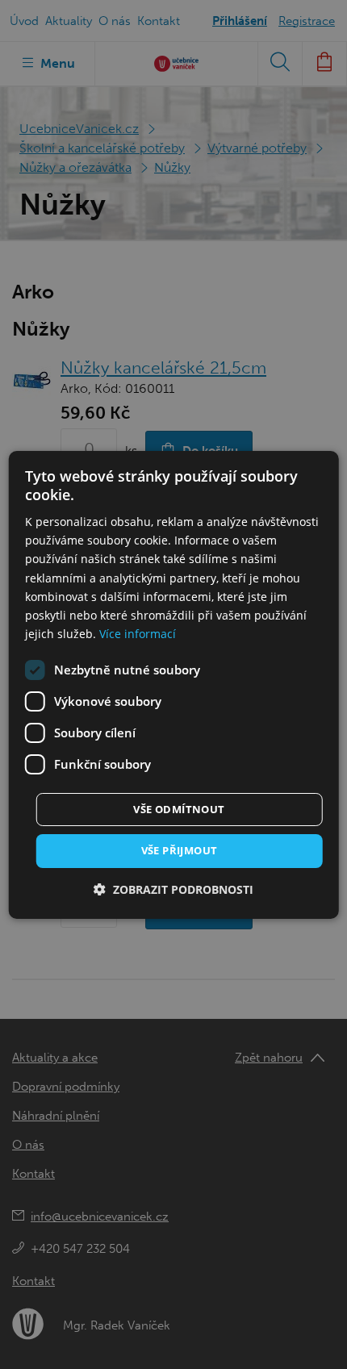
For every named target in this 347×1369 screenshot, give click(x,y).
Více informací (137, 633)
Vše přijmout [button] (179, 850)
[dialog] (174, 684)
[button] (173, 889)
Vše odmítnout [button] (178, 809)
